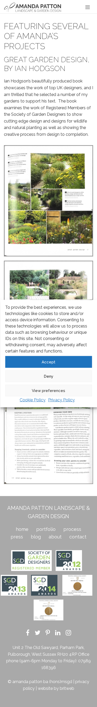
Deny (48, 376)
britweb (67, 688)
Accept (48, 361)
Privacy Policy (61, 399)
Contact (77, 536)
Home (22, 529)
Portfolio (46, 529)
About (55, 536)
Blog (36, 536)
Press (17, 536)
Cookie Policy (33, 399)
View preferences (48, 390)
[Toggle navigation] (87, 7)
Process (72, 529)
